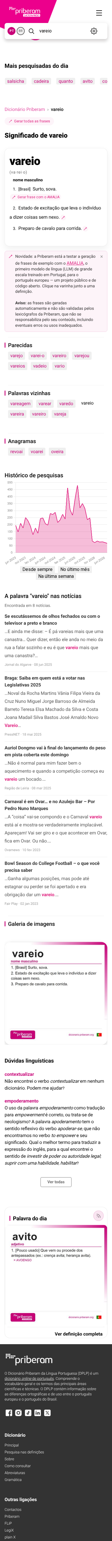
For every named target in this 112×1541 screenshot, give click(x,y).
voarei (37, 451)
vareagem (20, 403)
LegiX (9, 1530)
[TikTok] (28, 1415)
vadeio (40, 366)
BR (21, 31)
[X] (47, 1415)
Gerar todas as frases (32, 121)
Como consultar (18, 1466)
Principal (12, 1445)
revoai (16, 451)
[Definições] (93, 31)
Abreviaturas (15, 1473)
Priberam (12, 1517)
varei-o (38, 355)
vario (60, 366)
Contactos (13, 1510)
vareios (17, 366)
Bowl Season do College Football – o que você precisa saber (52, 867)
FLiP (8, 1523)
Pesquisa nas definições (24, 1452)
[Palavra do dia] (98, 1216)
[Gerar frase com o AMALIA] (63, 217)
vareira (17, 414)
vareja (60, 414)
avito (87, 81)
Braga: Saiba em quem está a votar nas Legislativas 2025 (45, 681)
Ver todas (56, 1182)
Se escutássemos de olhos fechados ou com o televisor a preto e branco (52, 619)
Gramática (13, 1480)
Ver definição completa (79, 1334)
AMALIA (75, 263)
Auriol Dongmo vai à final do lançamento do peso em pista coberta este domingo (55, 751)
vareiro (59, 355)
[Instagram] (18, 1415)
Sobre (9, 1459)
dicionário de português (29, 1379)
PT (11, 31)
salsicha (15, 81)
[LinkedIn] (37, 1415)
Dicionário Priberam (25, 109)
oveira (57, 451)
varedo (66, 403)
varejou (81, 355)
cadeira (41, 81)
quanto (66, 81)
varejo (16, 355)
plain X (10, 1537)
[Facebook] (9, 1415)
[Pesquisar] (31, 31)
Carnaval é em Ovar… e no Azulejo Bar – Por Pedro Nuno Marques (50, 805)
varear (44, 403)
